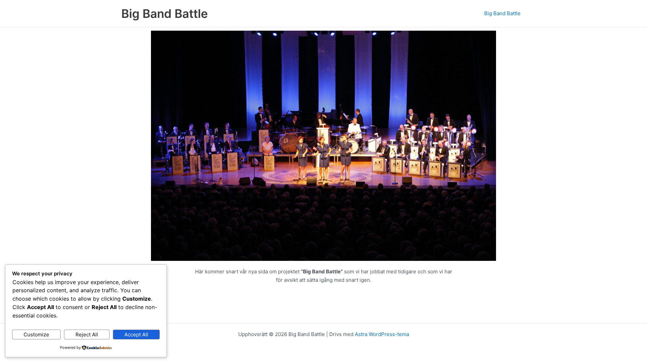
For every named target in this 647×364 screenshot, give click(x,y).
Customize (36, 334)
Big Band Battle (164, 13)
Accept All (136, 334)
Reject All (86, 334)
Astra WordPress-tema (382, 334)
